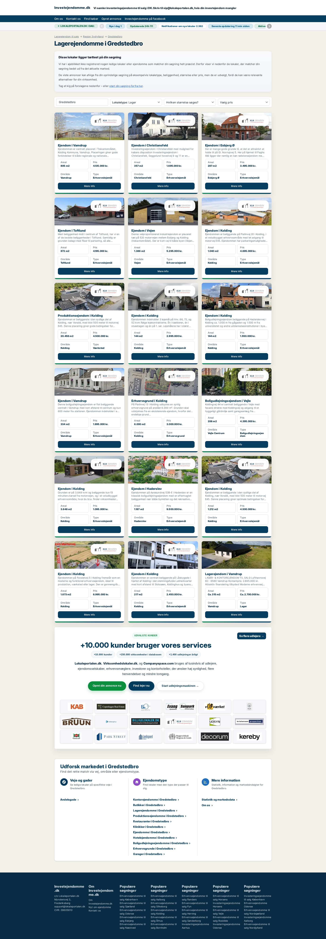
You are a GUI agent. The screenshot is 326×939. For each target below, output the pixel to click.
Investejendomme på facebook (145, 18)
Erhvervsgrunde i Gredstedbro (153, 848)
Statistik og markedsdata (218, 799)
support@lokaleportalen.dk (69, 906)
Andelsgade (68, 799)
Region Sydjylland (93, 36)
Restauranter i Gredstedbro (151, 821)
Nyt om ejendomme (100, 907)
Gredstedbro (115, 36)
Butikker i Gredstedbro (148, 805)
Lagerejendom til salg (66, 36)
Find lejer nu (141, 685)
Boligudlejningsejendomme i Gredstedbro (160, 843)
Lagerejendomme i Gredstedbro (154, 810)
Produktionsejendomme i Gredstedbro (158, 816)
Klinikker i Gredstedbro (148, 826)
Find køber (91, 18)
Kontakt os (73, 18)
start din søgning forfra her (126, 86)
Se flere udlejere (251, 636)
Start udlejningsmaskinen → (180, 685)
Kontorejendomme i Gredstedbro (155, 799)
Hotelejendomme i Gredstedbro (154, 837)
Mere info (89, 186)
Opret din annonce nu (107, 685)
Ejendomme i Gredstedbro (150, 832)
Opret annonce (111, 18)
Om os (58, 18)
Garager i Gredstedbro (147, 854)
